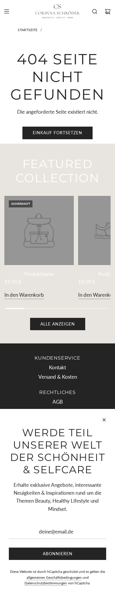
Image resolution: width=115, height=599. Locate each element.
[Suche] (94, 11)
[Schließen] (104, 419)
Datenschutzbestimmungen (45, 583)
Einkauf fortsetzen (57, 132)
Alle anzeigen (57, 323)
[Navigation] (6, 11)
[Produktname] (39, 230)
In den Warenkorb (24, 295)
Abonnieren (58, 553)
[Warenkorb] (107, 11)
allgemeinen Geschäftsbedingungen (54, 577)
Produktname (39, 274)
